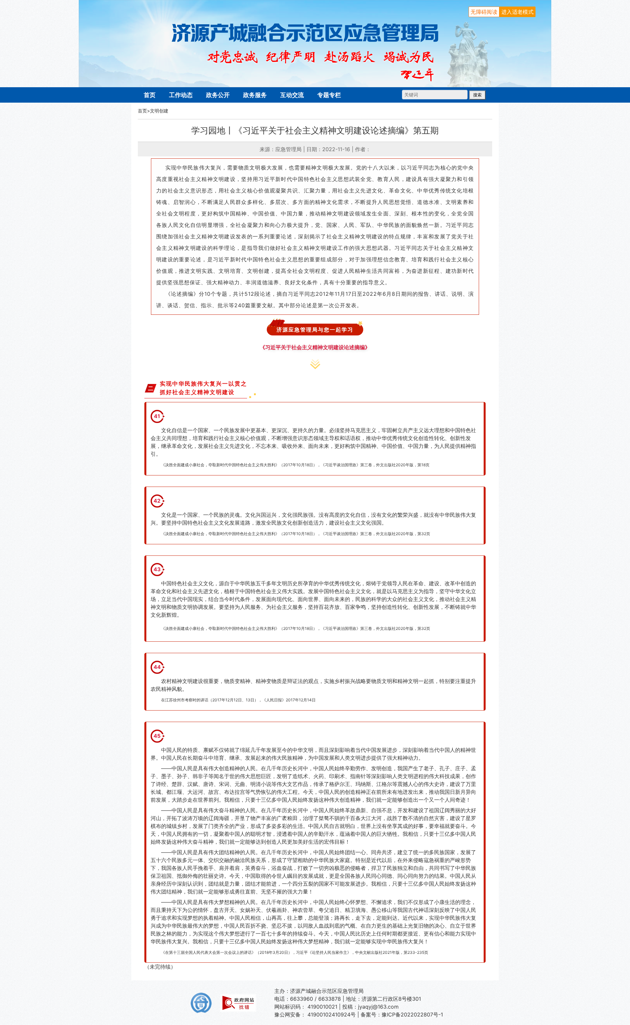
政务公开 (218, 94)
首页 (150, 94)
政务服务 (255, 94)
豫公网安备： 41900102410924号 (315, 1014)
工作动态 (181, 94)
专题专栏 (329, 94)
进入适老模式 (517, 12)
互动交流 (292, 94)
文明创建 (159, 110)
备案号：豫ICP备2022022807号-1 (402, 1014)
